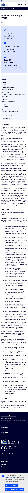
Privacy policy (4, 461)
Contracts (4, 11)
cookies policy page (10, 477)
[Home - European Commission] (4, 4)
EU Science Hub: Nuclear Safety (9, 430)
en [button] (18, 4)
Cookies (3, 458)
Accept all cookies (11, 485)
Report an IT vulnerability (7, 453)
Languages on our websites (8, 456)
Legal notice (4, 464)
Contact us (3, 450)
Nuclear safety (4, 432)
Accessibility (4, 467)
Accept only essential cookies (14, 489)
